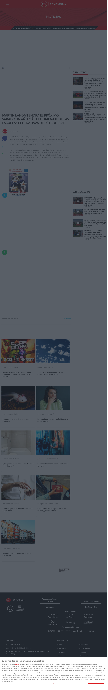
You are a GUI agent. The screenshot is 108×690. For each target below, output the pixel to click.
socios (17, 664)
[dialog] (53, 673)
